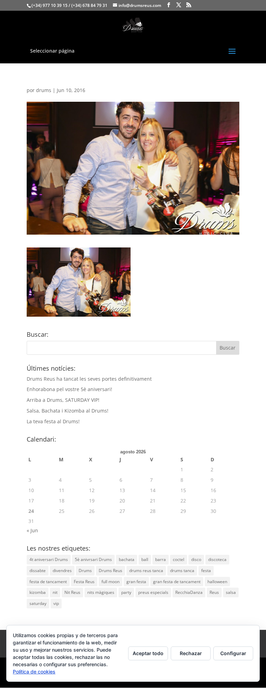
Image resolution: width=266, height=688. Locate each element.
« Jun (32, 530)
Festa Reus (84, 582)
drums (43, 90)
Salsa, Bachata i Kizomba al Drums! (67, 410)
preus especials (153, 592)
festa (206, 570)
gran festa (136, 582)
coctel (178, 559)
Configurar (233, 653)
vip (56, 603)
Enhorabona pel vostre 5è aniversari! (69, 389)
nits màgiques (100, 592)
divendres (62, 570)
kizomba (37, 592)
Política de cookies (34, 672)
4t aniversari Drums (48, 559)
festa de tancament (48, 582)
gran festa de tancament (177, 582)
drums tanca (182, 570)
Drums (85, 570)
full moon (110, 582)
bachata (126, 559)
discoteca (217, 559)
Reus (214, 592)
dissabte (37, 570)
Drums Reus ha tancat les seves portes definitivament (89, 378)
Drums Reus (110, 570)
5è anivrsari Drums (93, 559)
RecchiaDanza (189, 592)
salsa (231, 592)
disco (196, 559)
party (126, 592)
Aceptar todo (148, 653)
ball (144, 559)
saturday (37, 603)
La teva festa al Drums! (53, 421)
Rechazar (191, 653)
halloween (217, 582)
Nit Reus (72, 592)
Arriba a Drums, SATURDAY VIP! (63, 400)
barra (160, 559)
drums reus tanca (146, 570)
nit (55, 592)
